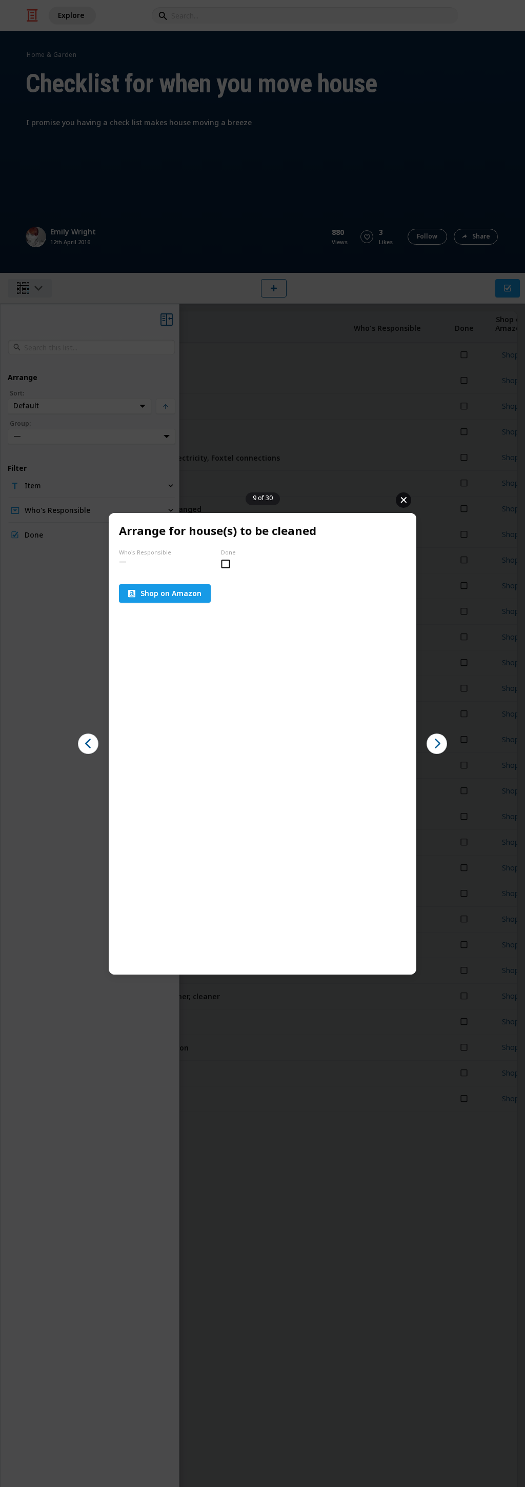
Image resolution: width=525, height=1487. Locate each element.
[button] (88, 743)
